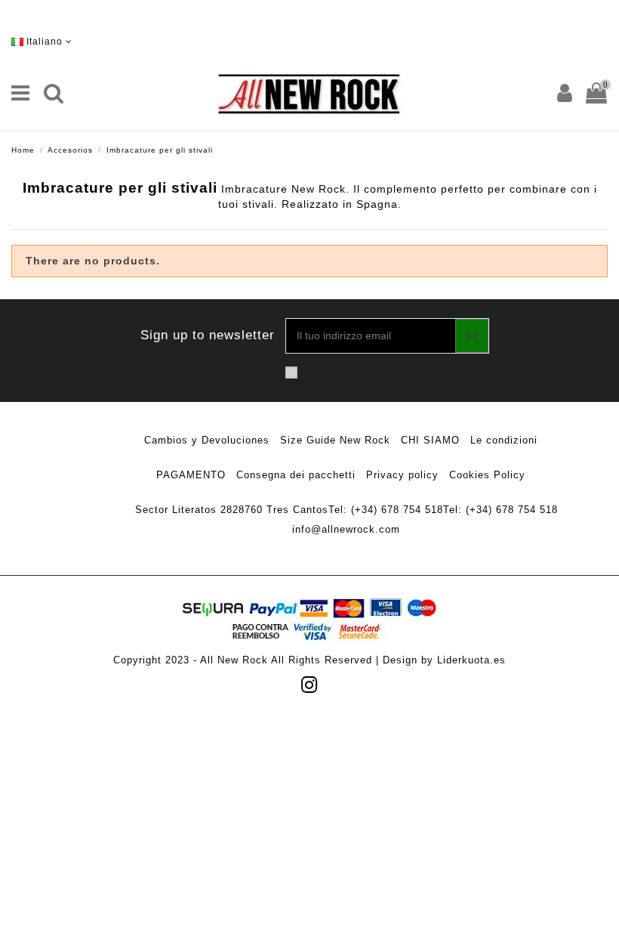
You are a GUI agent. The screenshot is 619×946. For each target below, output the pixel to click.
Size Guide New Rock (335, 440)
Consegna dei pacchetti (296, 475)
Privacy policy (402, 475)
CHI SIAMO (430, 440)
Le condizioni (503, 440)
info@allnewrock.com (346, 529)
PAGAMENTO (191, 475)
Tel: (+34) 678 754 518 (385, 509)
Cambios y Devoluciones (206, 440)
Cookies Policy (487, 475)
